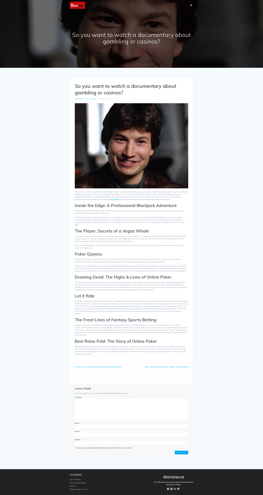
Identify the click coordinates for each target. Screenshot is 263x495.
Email (77, 431)
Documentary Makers (78, 483)
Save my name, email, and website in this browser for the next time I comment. (104, 448)
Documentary (91, 99)
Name (77, 423)
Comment (78, 397)
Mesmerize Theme (174, 484)
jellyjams (79, 99)
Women (73, 486)
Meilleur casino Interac (78, 489)
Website (78, 440)
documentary (114, 199)
